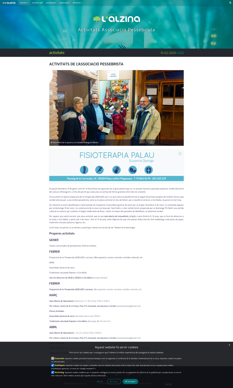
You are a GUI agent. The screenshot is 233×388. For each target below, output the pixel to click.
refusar (114, 381)
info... (101, 381)
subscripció (64, 2)
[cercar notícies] (230, 3)
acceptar (131, 381)
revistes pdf (37, 2)
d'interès (77, 2)
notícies (23, 2)
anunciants (51, 2)
